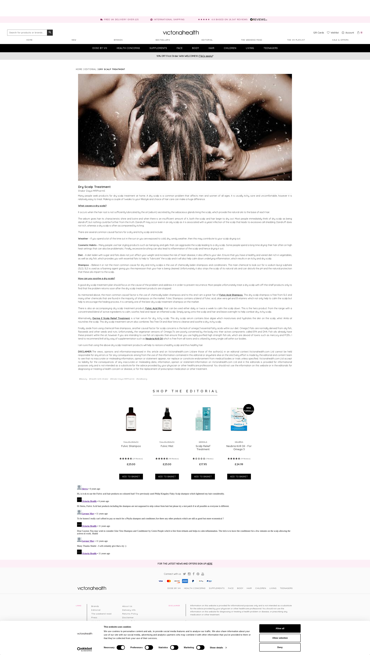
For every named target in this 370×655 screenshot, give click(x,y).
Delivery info (129, 610)
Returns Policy (130, 613)
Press (94, 617)
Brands (118, 40)
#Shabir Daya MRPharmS (122, 379)
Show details (216, 647)
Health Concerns (128, 48)
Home (29, 40)
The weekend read (251, 40)
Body (195, 48)
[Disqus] (185, 520)
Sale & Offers (340, 40)
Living (250, 48)
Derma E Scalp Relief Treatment (111, 318)
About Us (127, 606)
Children (230, 48)
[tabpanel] (131, 441)
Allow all (280, 628)
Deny (280, 647)
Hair (211, 48)
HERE (209, 563)
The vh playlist (296, 40)
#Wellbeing (141, 379)
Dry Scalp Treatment (94, 187)
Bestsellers (163, 40)
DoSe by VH (99, 48)
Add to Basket (131, 476)
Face (180, 48)
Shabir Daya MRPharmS (91, 190)
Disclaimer (128, 617)
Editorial (207, 40)
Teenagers (271, 48)
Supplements (158, 48)
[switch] (149, 647)
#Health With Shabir (98, 379)
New (74, 40)
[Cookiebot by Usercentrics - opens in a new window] (84, 649)
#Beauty (83, 379)
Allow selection (280, 638)
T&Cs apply (205, 56)
